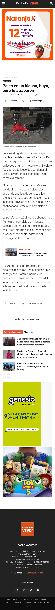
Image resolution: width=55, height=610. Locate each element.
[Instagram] (24, 590)
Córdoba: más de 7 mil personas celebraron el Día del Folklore (33, 254)
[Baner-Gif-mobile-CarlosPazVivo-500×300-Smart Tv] (22, 445)
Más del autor (29, 332)
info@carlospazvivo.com (33, 573)
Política (9, 602)
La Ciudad (34, 600)
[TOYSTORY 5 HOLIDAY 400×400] (27, 496)
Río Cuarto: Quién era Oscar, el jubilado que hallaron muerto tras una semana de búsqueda (34, 354)
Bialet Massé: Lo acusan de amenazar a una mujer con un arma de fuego (33, 366)
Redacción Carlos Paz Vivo (15, 95)
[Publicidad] (27, 34)
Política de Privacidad (41, 602)
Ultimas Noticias (12, 600)
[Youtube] (37, 590)
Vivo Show (43, 600)
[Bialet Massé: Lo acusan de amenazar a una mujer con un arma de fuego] (9, 366)
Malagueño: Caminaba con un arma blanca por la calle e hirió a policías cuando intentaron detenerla (34, 341)
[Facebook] (17, 590)
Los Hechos (13, 77)
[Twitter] (31, 590)
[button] (51, 3)
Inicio (4, 77)
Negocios (27, 602)
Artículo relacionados (12, 332)
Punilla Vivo (18, 602)
